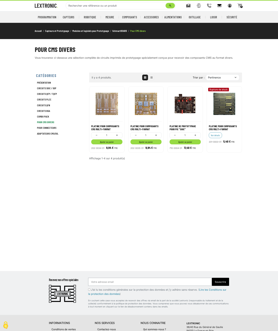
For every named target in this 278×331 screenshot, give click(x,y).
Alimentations (173, 17)
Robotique (90, 17)
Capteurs (68, 17)
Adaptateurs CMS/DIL (47, 133)
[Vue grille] (145, 77)
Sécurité (232, 17)
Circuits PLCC (44, 99)
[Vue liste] (151, 77)
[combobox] (116, 6)
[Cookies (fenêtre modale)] (5, 325)
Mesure (110, 17)
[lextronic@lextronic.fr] (219, 5)
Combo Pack (43, 116)
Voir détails (215, 135)
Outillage (195, 17)
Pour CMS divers (45, 122)
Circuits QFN (43, 105)
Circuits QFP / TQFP (47, 93)
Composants (129, 17)
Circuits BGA (43, 110)
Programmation (47, 17)
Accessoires (151, 17)
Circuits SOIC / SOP (46, 88)
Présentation (44, 82)
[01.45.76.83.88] (209, 5)
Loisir (213, 17)
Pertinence (214, 77)
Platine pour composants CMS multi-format (105, 128)
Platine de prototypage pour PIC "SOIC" (183, 128)
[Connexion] (230, 5)
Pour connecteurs (46, 127)
